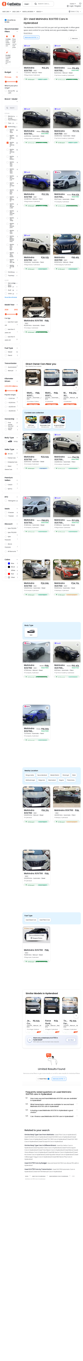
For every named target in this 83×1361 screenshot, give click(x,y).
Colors (7, 559)
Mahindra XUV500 (12, 137)
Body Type (9, 438)
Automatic (11, 367)
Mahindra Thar (12, 131)
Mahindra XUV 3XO (12, 171)
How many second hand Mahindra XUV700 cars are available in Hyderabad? (51, 1098)
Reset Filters (44, 1079)
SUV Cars (31, 425)
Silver (13, 577)
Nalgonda (41, 780)
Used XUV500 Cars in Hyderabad (36, 1137)
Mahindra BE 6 (12, 267)
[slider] (6, 82)
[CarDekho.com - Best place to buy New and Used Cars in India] (11, 4)
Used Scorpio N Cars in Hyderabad (51, 1141)
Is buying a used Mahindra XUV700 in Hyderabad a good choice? (49, 1110)
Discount (8, 524)
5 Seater (11, 512)
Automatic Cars (45, 425)
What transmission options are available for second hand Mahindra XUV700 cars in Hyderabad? (50, 1104)
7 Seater (11, 516)
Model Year (9, 305)
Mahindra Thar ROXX (12, 254)
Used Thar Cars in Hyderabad (65, 1134)
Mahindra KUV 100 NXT (12, 247)
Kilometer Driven (9, 380)
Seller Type (9, 449)
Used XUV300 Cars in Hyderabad (59, 1137)
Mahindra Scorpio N (12, 178)
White (13, 570)
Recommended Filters (11, 30)
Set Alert (71, 1040)
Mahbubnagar (30, 780)
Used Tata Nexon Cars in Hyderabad (51, 1150)
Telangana (12, 501)
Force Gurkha (49, 1022)
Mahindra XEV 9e (12, 261)
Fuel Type (9, 348)
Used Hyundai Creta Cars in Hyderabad (47, 1148)
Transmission (11, 363)
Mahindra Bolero (12, 158)
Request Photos (37, 938)
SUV (15, 441)
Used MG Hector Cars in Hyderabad (60, 1152)
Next (49, 54)
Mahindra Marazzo (12, 199)
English (72, 3)
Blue (12, 563)
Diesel (10, 352)
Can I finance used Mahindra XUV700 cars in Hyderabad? (50, 1116)
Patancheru (71, 780)
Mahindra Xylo (12, 232)
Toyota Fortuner (66, 1022)
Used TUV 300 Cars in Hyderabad (54, 1139)
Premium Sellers (9, 479)
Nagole (61, 780)
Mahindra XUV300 (12, 151)
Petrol (10, 355)
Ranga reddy (30, 775)
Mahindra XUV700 (12, 144)
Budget (8, 72)
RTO (6, 497)
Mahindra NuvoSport (12, 225)
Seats (7, 509)
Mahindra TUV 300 (12, 164)
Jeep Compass (29, 1022)
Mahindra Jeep (12, 219)
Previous (24, 54)
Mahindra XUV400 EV (12, 213)
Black (13, 567)
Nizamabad (52, 780)
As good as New (59, 425)
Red (12, 574)
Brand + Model (11, 99)
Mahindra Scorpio (12, 185)
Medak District (54, 775)
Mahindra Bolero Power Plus (12, 239)
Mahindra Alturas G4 (12, 206)
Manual (10, 370)
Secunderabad (42, 775)
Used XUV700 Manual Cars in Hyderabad (48, 1171)
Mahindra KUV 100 (12, 192)
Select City (75, 11)
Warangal (66, 775)
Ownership (9, 419)
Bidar (74, 775)
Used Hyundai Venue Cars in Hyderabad (59, 1154)
